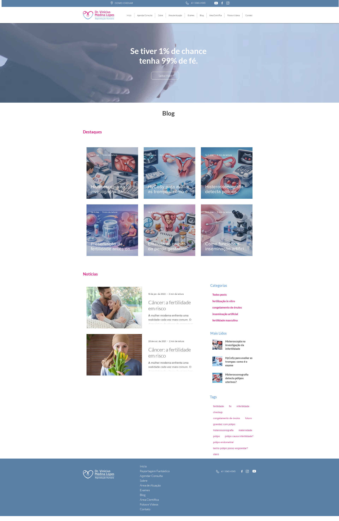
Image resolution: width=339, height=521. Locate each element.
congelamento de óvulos (226, 418)
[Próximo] (316, 63)
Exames (145, 490)
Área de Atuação (150, 485)
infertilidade (243, 406)
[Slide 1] (168, 94)
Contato (145, 509)
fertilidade (218, 406)
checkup (217, 412)
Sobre (143, 480)
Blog (143, 495)
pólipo (216, 436)
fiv (230, 406)
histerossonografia (223, 430)
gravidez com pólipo (224, 424)
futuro (248, 418)
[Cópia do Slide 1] (171, 93)
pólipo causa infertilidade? (239, 436)
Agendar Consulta (151, 476)
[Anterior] (23, 63)
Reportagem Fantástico (155, 471)
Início (143, 466)
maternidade (245, 430)
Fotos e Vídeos (149, 504)
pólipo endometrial (223, 442)
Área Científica (149, 499)
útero (216, 454)
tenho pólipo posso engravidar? (230, 448)
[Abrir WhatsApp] (330, 512)
